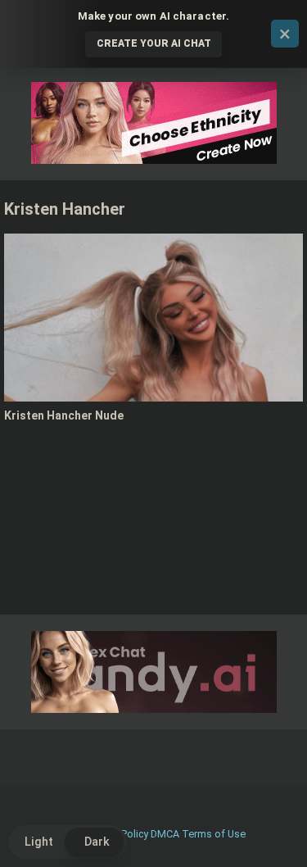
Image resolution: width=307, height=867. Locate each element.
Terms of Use (214, 834)
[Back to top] (277, 834)
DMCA (165, 834)
